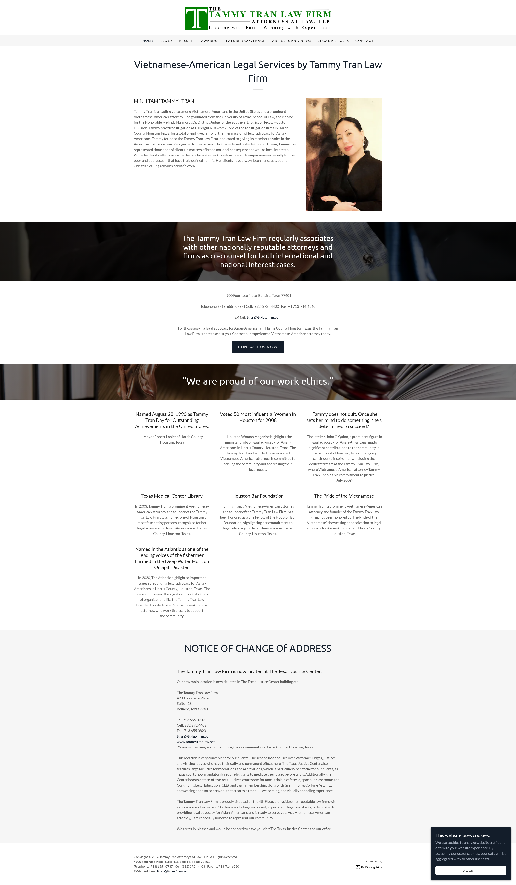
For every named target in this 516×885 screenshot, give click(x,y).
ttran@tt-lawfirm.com (264, 317)
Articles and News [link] (292, 40)
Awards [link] (209, 40)
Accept (471, 870)
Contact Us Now (258, 347)
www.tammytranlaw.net (196, 741)
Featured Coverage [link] (245, 40)
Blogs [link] (166, 40)
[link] (258, 17)
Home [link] (148, 40)
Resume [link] (187, 40)
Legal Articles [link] (333, 40)
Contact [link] (364, 40)
